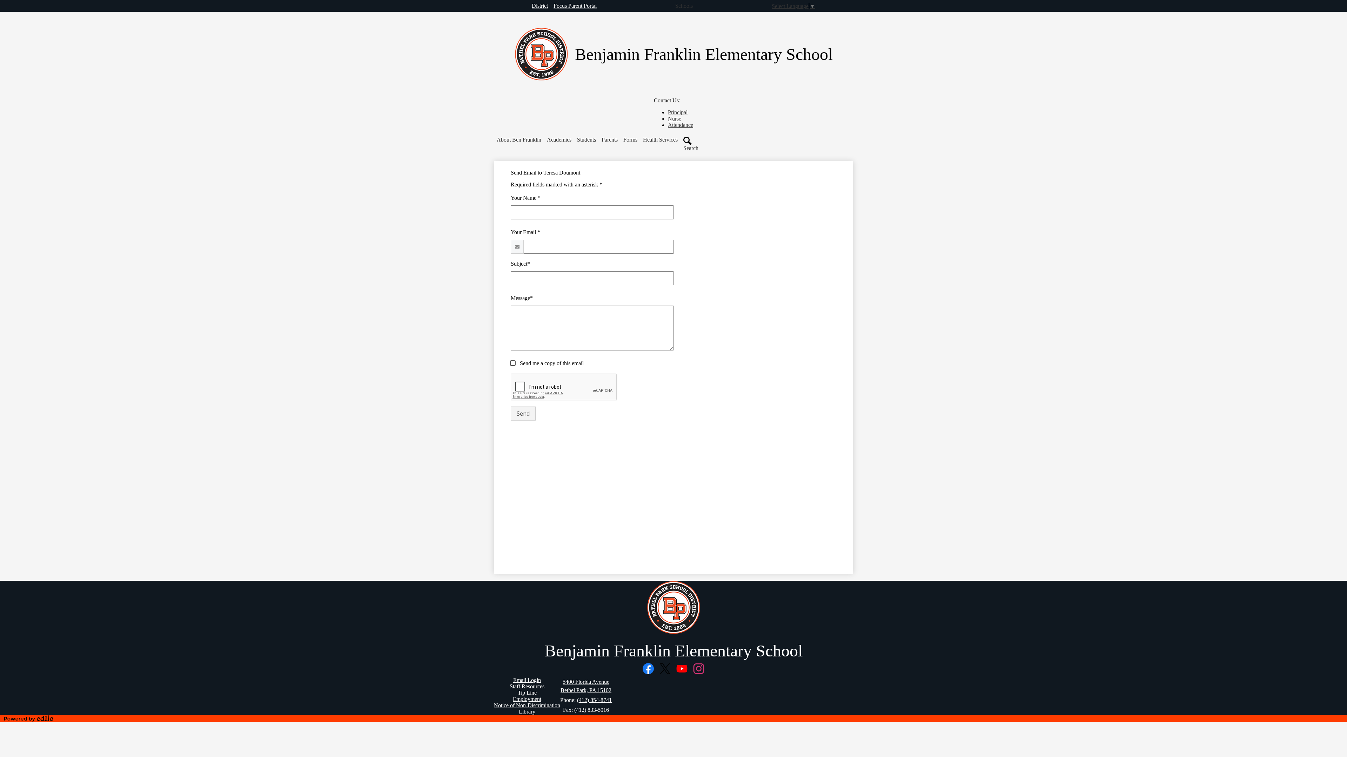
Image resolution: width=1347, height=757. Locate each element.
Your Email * (525, 232)
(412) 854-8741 (594, 700)
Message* (522, 298)
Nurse (674, 119)
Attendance (680, 125)
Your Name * (526, 198)
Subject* (520, 264)
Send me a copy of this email (551, 363)
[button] (519, 140)
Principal (678, 112)
